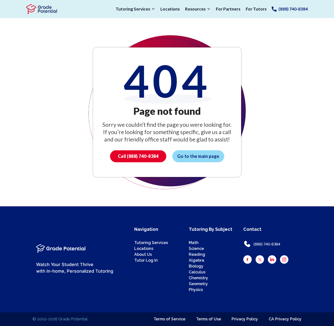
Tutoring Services (133, 9)
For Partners (228, 9)
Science (196, 248)
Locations (170, 9)
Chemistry (198, 278)
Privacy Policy (245, 319)
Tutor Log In (146, 260)
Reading (197, 254)
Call (138, 156)
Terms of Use (208, 319)
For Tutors (256, 9)
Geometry (198, 283)
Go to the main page (198, 156)
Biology (196, 266)
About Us (143, 254)
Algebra (196, 260)
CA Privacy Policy (285, 319)
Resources (195, 9)
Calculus (197, 272)
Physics (196, 289)
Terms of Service (169, 319)
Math (194, 242)
